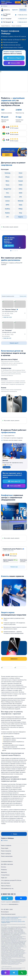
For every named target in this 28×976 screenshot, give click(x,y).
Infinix (20, 189)
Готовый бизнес (5, 875)
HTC (20, 197)
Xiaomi (21, 177)
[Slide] (10, 250)
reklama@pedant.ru (13, 904)
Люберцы (5, 6)
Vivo (7, 193)
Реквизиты (4, 869)
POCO (20, 185)
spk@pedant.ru (15, 902)
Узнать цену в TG (15, 481)
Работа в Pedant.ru (6, 885)
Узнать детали (18, 2)
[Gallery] (14, 516)
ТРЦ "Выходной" (7, 22)
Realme (7, 213)
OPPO (7, 205)
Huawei (20, 181)
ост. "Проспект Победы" (7, 15)
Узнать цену (23, 9)
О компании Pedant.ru (7, 861)
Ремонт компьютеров (6, 856)
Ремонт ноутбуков (6, 853)
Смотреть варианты (7, 155)
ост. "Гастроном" (7, 18)
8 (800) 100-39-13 (8, 894)
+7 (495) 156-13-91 (22, 18)
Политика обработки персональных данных (11, 919)
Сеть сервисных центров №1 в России (11, 880)
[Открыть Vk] (21, 898)
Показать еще (14, 566)
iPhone (7, 177)
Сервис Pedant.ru (5, 25)
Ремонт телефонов (6, 845)
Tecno (7, 185)
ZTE (7, 217)
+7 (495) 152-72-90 (22, 15)
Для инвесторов (5, 883)
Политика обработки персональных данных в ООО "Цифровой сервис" (13, 922)
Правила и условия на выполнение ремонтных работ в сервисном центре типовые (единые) (13, 918)
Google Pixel (7, 189)
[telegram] (14, 972)
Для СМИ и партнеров (7, 864)
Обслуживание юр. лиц (7, 888)
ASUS (20, 193)
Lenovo (7, 201)
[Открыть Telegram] (7, 898)
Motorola (20, 201)
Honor (20, 173)
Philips (21, 209)
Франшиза (4, 872)
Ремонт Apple (4, 848)
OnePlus (7, 209)
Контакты (3, 867)
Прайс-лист (4, 877)
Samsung (7, 173)
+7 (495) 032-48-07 (22, 22)
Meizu (7, 181)
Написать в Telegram (15, 58)
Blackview (7, 197)
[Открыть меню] (26, 6)
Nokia (20, 205)
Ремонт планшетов (6, 851)
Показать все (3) (23, 296)
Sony (20, 213)
